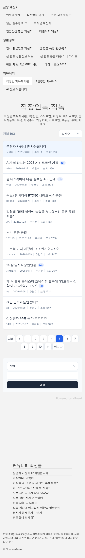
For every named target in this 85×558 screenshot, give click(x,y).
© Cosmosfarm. (13, 549)
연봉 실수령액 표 (61, 15)
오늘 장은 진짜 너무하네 (28, 498)
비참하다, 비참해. (24, 478)
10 (40, 346)
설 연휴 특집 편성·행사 (53, 48)
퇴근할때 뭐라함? (24, 517)
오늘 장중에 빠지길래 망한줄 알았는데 (36, 507)
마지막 (58, 346)
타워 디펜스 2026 (55, 64)
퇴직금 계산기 (42, 23)
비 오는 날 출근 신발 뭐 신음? (31, 488)
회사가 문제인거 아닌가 (27, 512)
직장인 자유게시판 (17, 81)
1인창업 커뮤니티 (47, 81)
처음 (11, 338)
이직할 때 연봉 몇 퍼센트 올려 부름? (35, 483)
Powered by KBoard (69, 398)
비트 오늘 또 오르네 (25, 502)
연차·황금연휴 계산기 (19, 48)
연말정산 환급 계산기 (19, 31)
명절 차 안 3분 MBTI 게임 (22, 64)
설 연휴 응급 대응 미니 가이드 (58, 56)
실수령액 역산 (35, 15)
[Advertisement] (42, 433)
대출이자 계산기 (49, 31)
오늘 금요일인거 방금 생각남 (30, 493)
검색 (42, 384)
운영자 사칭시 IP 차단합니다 (30, 473)
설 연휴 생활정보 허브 (19, 56)
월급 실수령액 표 (16, 23)
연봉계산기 (13, 15)
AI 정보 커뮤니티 (16, 89)
